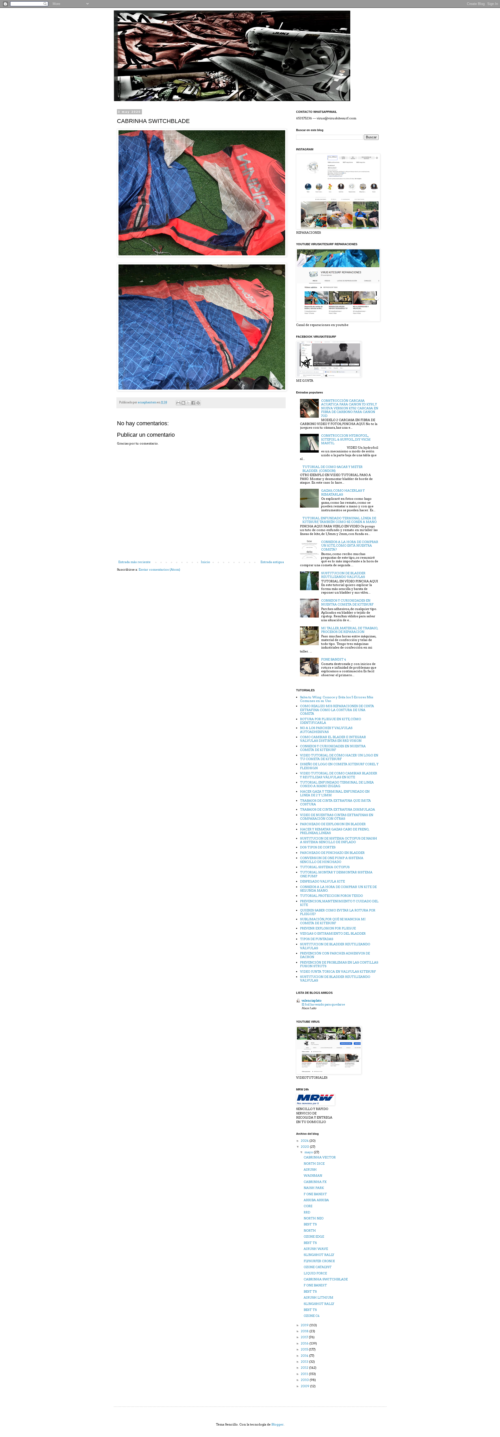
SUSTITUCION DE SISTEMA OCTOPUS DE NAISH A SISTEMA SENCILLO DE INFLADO (338, 840)
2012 (305, 1368)
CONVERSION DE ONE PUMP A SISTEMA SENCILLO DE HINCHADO (331, 860)
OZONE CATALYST (318, 1267)
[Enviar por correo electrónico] (178, 402)
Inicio (205, 562)
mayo (309, 1152)
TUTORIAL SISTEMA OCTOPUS (324, 867)
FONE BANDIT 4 (333, 659)
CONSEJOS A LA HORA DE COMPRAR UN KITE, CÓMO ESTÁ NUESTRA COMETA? (349, 545)
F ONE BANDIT (315, 1194)
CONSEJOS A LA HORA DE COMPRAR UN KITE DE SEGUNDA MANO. (338, 888)
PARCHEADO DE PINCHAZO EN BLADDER (332, 853)
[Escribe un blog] (183, 402)
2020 (305, 1147)
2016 (305, 1343)
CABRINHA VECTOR (320, 1157)
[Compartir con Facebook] (193, 402)
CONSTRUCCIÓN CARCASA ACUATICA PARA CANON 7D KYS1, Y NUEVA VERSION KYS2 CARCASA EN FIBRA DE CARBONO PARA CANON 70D (349, 408)
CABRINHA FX (315, 1182)
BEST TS (310, 1224)
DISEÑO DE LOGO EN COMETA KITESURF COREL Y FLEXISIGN (339, 766)
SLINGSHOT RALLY (319, 1255)
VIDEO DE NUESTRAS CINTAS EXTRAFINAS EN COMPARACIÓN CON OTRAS (336, 817)
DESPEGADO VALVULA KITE (322, 881)
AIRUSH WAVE (316, 1249)
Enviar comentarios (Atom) (159, 569)
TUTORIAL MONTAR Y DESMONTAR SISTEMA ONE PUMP (336, 874)
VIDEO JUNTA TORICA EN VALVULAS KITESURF (338, 971)
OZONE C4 (312, 1316)
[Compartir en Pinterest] (198, 402)
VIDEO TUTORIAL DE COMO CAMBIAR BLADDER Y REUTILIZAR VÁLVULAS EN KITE (338, 775)
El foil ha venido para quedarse (323, 1004)
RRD (307, 1212)
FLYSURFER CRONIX (319, 1261)
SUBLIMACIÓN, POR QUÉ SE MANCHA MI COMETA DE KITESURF (333, 921)
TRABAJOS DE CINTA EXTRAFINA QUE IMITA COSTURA (335, 802)
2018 (305, 1331)
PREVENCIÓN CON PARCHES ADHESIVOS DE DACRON (335, 955)
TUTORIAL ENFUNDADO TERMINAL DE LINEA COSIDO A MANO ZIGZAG (337, 784)
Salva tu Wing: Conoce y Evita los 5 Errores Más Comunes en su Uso (336, 699)
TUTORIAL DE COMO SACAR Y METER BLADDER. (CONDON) (332, 468)
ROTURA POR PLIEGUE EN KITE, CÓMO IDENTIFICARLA (330, 721)
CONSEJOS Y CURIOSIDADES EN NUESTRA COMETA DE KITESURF (347, 602)
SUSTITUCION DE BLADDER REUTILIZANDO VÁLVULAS (335, 946)
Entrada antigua (272, 562)
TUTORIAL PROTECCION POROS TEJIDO (331, 896)
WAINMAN (313, 1175)
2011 (305, 1374)
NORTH (310, 1230)
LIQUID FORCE (315, 1273)
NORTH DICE (314, 1163)
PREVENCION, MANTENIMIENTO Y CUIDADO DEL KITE (339, 903)
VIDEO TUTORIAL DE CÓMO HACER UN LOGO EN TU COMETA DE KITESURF (339, 757)
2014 (305, 1356)
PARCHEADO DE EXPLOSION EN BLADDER (333, 824)
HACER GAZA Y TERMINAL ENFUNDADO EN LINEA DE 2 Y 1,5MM (335, 793)
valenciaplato (312, 1000)
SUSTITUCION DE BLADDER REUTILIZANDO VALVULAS (343, 575)
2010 (305, 1380)
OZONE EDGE (314, 1236)
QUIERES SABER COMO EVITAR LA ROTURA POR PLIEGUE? (337, 912)
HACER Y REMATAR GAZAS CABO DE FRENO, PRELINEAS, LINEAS (334, 831)
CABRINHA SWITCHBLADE (326, 1279)
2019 (305, 1325)
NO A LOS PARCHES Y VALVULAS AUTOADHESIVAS (326, 729)
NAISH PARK (314, 1188)
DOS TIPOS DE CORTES (317, 847)
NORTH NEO (313, 1218)
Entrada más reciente (134, 562)
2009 (305, 1386)
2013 (305, 1362)
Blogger (277, 1424)
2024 (305, 1141)
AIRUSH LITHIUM (318, 1297)
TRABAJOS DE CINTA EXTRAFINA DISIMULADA (337, 809)
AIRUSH (310, 1169)
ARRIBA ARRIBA (316, 1200)
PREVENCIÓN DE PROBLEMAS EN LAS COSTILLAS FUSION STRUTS (339, 964)
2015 (305, 1349)
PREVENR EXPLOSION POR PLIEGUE (328, 928)
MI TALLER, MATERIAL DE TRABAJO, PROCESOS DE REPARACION (349, 630)
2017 (305, 1337)
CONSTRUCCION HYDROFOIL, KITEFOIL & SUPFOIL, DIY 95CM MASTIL (346, 439)
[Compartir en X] (188, 402)
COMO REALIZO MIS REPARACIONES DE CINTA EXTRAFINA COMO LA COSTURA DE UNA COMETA (337, 710)
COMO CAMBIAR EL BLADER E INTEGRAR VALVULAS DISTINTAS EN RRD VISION (333, 739)
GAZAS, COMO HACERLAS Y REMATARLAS (343, 492)
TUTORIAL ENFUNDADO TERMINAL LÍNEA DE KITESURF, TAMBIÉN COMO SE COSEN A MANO (339, 520)
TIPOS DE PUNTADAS (316, 939)
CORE (308, 1206)
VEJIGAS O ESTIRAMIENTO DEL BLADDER (333, 933)
